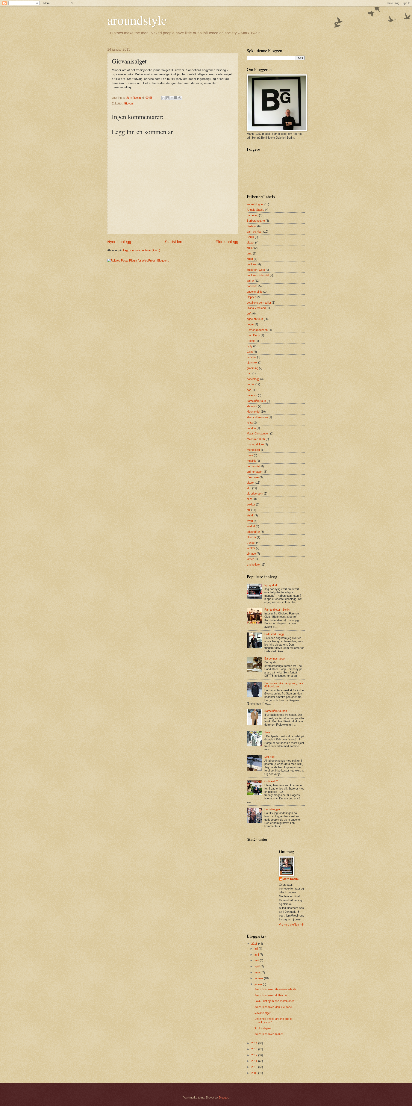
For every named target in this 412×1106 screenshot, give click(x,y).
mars (258, 972)
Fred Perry (253, 335)
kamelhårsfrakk (256, 400)
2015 (254, 943)
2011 (254, 1061)
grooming (252, 368)
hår (249, 390)
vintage (251, 553)
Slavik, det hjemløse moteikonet (274, 1001)
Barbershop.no (256, 220)
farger (250, 324)
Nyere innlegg (119, 242)
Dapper (251, 297)
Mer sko (269, 756)
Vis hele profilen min (291, 924)
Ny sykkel (270, 585)
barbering (252, 215)
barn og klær (254, 231)
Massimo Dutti (256, 439)
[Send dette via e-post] (163, 98)
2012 (254, 1055)
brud (249, 253)
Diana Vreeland (256, 308)
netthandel (253, 466)
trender (251, 542)
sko (249, 488)
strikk (250, 515)
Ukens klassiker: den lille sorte (273, 1007)
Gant (250, 351)
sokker (251, 504)
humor (250, 384)
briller (250, 248)
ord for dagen (255, 471)
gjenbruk (252, 362)
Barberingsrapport (275, 658)
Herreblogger (272, 809)
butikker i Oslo (256, 269)
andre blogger (255, 204)
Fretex (251, 340)
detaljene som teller (259, 302)
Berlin (250, 237)
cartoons (252, 286)
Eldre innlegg (227, 242)
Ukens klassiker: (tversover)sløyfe (275, 989)
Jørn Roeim (291, 879)
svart (250, 520)
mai (257, 960)
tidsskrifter (253, 531)
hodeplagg (253, 379)
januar (258, 984)
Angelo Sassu (255, 209)
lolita (250, 422)
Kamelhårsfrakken (275, 711)
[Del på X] (172, 98)
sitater (250, 482)
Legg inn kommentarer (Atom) (141, 250)
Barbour (251, 226)
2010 (254, 1067)
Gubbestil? (271, 781)
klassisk (252, 406)
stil (248, 509)
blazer (250, 242)
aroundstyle (137, 19)
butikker (252, 264)
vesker (251, 548)
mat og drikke (255, 444)
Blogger (223, 1097)
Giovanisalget (262, 1013)
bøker (250, 280)
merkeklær (253, 449)
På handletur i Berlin (276, 609)
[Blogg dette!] (167, 98)
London (251, 428)
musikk (251, 460)
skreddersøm (255, 493)
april (257, 966)
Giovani (128, 103)
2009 (254, 1073)
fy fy (249, 346)
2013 (254, 1049)
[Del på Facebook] (176, 98)
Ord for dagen (262, 1028)
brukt (250, 258)
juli (256, 948)
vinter (250, 559)
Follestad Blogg (274, 634)
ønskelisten (254, 564)
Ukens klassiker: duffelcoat (271, 995)
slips (250, 499)
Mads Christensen (258, 433)
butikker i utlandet (258, 275)
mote (250, 455)
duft (249, 313)
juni (257, 954)
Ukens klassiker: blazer (268, 1034)
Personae (253, 477)
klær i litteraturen (257, 417)
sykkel (251, 526)
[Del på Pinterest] (180, 98)
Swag (267, 732)
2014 (254, 1043)
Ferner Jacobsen (257, 329)
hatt (249, 373)
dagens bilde (254, 291)
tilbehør (251, 537)
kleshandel (253, 411)
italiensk (252, 395)
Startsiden (173, 242)
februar (259, 978)
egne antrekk (255, 319)
